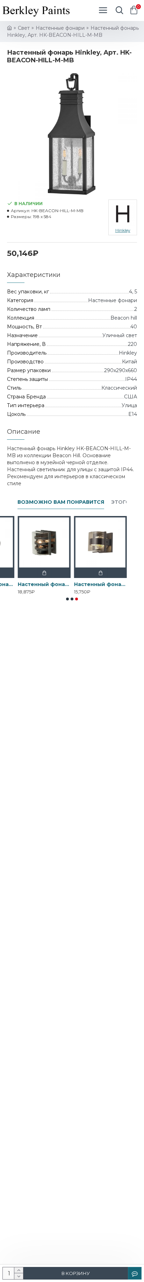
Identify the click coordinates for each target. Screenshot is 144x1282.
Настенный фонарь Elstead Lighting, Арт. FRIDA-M (43, 584)
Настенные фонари (60, 28)
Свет (24, 28)
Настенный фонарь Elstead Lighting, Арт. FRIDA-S (100, 584)
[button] (67, 599)
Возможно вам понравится (60, 502)
